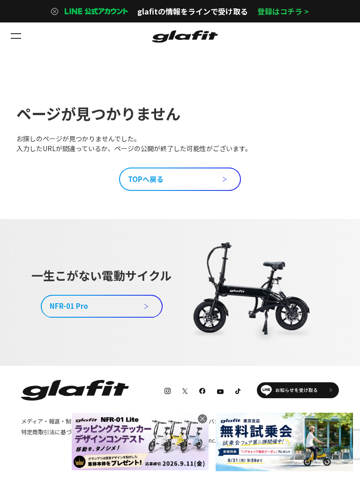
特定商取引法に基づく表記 (55, 432)
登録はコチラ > (283, 11)
